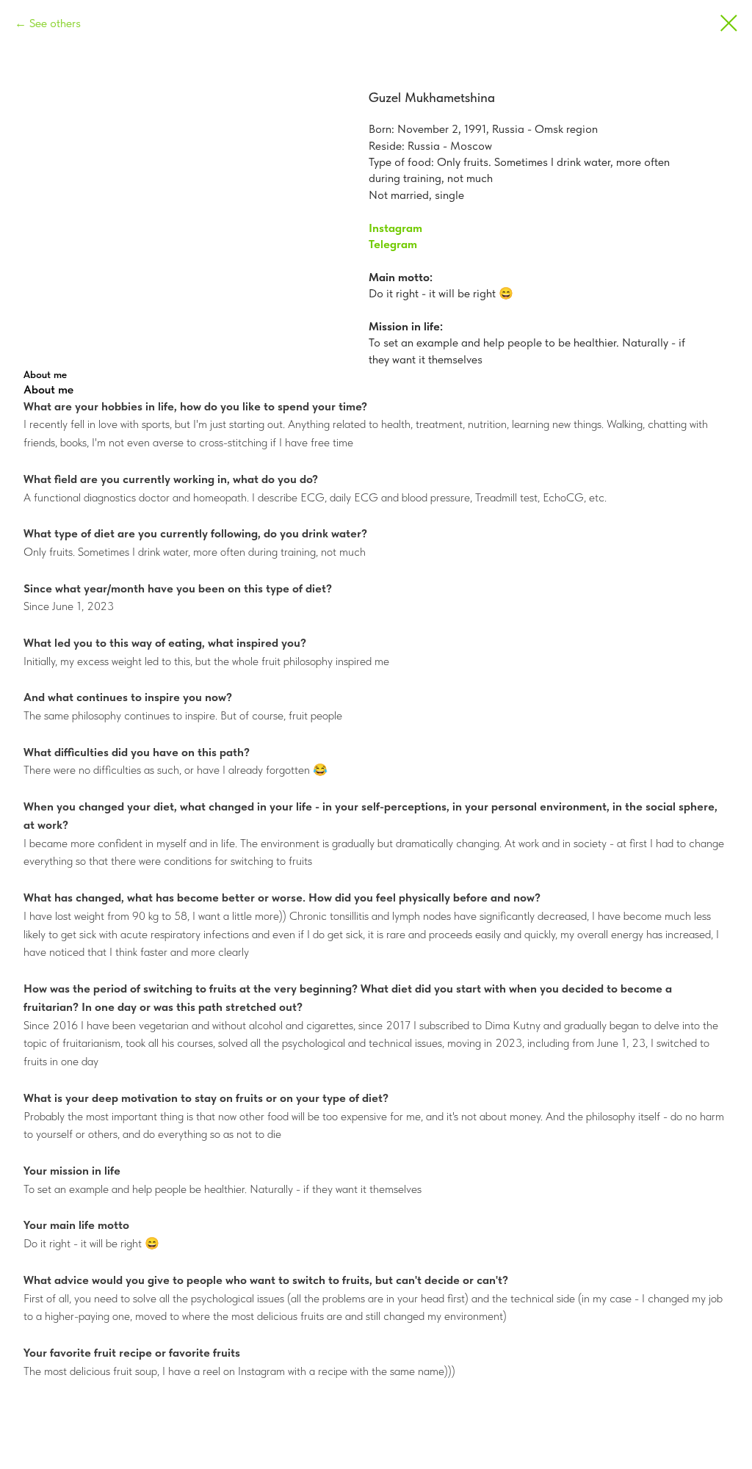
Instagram (395, 228)
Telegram (393, 244)
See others (55, 23)
